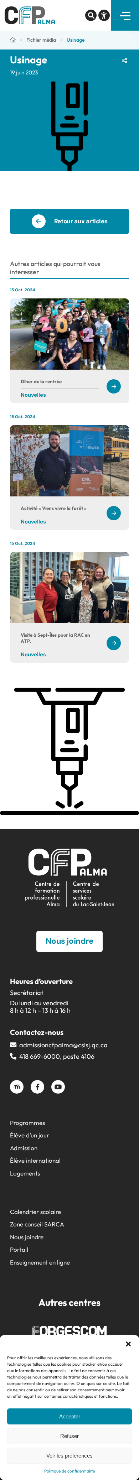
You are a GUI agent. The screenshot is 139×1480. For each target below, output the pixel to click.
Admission (23, 1148)
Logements (25, 1173)
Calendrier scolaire (35, 1211)
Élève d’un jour (29, 1135)
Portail (19, 1249)
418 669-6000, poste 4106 (56, 1056)
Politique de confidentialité (69, 1471)
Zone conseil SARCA (37, 1224)
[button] (128, 1344)
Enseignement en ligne (40, 1262)
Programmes (27, 1122)
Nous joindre (26, 1237)
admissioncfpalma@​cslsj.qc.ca (63, 1045)
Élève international (35, 1160)
